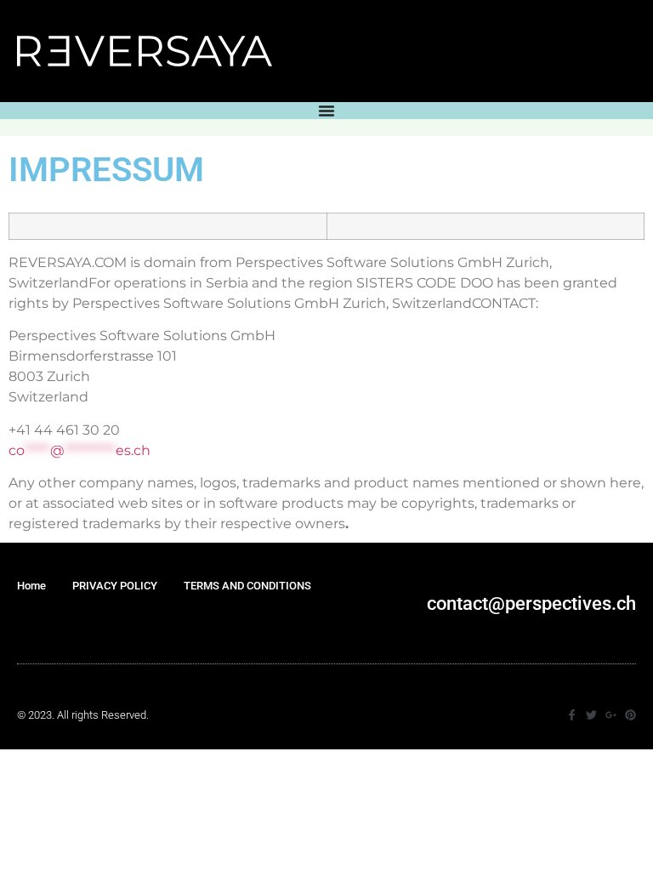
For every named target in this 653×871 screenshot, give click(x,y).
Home (31, 585)
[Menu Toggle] (326, 110)
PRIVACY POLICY (114, 585)
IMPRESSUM (62, 620)
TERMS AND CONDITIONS (247, 585)
